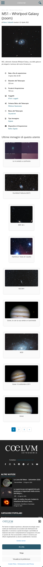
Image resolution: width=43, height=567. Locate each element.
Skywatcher (12, 113)
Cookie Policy (12, 564)
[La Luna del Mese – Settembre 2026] (6, 483)
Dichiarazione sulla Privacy (26, 564)
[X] (33, 464)
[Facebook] (6, 464)
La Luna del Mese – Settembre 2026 (27, 480)
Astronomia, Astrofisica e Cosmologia (24, 504)
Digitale (10, 121)
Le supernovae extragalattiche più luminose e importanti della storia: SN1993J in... (27, 491)
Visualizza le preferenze (21, 559)
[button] (40, 521)
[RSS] (15, 464)
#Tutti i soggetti (13, 98)
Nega (21, 553)
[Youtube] (37, 464)
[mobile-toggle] (3, 3)
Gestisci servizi (21, 541)
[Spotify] (19, 464)
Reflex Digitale (13, 129)
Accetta (21, 547)
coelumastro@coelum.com (25, 460)
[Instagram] (10, 464)
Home (3, 10)
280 (15, 496)
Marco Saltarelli (8, 22)
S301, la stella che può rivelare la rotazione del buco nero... (26, 500)
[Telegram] (24, 464)
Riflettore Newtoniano (15, 106)
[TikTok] (28, 464)
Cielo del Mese (18, 482)
